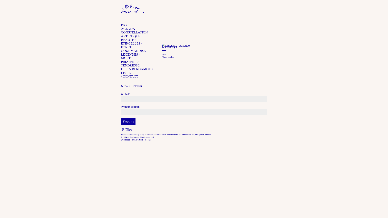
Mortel (127, 58)
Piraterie (129, 62)
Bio (124, 25)
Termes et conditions (129, 135)
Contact (130, 76)
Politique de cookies (147, 135)
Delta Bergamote (137, 69)
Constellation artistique (134, 34)
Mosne (148, 140)
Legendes (129, 54)
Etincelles (130, 43)
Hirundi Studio (137, 140)
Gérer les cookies (186, 135)
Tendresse (130, 65)
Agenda (128, 29)
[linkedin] (130, 129)
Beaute (127, 40)
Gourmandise (133, 51)
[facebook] (123, 129)
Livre (126, 73)
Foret (126, 47)
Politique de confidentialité (167, 135)
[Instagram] (126, 129)
